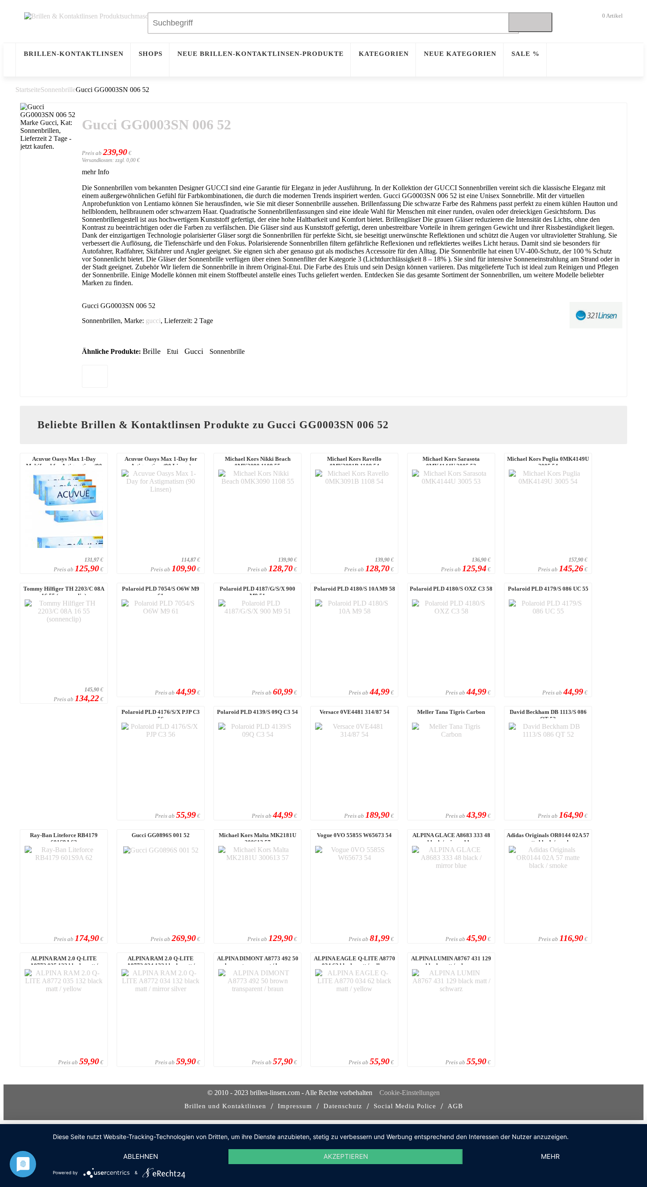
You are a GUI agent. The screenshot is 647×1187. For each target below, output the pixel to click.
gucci (153, 320)
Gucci (193, 351)
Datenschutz (343, 1106)
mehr (550, 1156)
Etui (172, 351)
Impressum (295, 1106)
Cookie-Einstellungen (409, 1092)
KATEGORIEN (384, 53)
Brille (152, 351)
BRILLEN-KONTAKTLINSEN (74, 53)
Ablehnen (140, 1156)
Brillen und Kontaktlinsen (225, 1106)
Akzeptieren (346, 1156)
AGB (455, 1106)
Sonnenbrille (58, 89)
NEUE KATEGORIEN (460, 53)
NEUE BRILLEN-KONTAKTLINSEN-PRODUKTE (260, 53)
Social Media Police (405, 1106)
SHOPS (150, 53)
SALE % (525, 53)
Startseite (27, 89)
